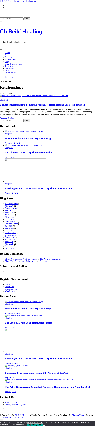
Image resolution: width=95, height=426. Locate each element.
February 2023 (10, 219)
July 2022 (9, 226)
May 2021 (9, 244)
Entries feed (9, 287)
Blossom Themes (78, 415)
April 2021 (9, 246)
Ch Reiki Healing (21, 31)
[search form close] (1, 21)
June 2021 (9, 242)
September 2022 (11, 224)
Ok (29, 425)
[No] (44, 425)
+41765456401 (11, 402)
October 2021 (10, 237)
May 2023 (9, 215)
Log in (7, 284)
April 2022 (9, 230)
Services (8, 57)
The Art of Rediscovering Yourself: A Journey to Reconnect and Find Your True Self (42, 104)
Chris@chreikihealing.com (15, 404)
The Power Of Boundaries (50, 259)
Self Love (44, 261)
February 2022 (10, 233)
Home (7, 53)
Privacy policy (37, 425)
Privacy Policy (17, 417)
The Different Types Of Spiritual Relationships (28, 152)
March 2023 (9, 217)
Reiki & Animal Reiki (13, 64)
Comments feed (11, 289)
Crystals (8, 71)
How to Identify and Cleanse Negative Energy (28, 138)
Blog (7, 62)
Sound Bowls (10, 73)
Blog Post (4, 100)
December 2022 (11, 221)
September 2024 (11, 204)
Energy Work (10, 68)
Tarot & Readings (12, 66)
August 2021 (10, 239)
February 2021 (10, 248)
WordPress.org (10, 291)
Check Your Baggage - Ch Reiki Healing (21, 259)
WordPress (6, 417)
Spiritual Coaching (12, 59)
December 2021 (11, 235)
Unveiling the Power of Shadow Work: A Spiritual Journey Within (38, 188)
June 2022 (9, 228)
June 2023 (9, 213)
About (7, 55)
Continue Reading (7, 118)
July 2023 (9, 210)
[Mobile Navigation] (1, 49)
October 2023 (10, 208)
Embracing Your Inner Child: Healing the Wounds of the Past (36, 373)
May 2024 (9, 206)
